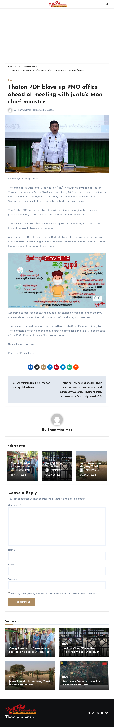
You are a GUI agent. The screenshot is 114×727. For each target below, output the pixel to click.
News (11, 80)
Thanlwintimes (24, 110)
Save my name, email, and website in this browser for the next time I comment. (55, 593)
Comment (14, 505)
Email (12, 564)
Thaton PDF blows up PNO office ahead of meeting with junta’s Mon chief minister (55, 95)
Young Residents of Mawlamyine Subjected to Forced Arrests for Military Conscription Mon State (29, 651)
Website (12, 579)
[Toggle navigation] (7, 4)
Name (12, 550)
